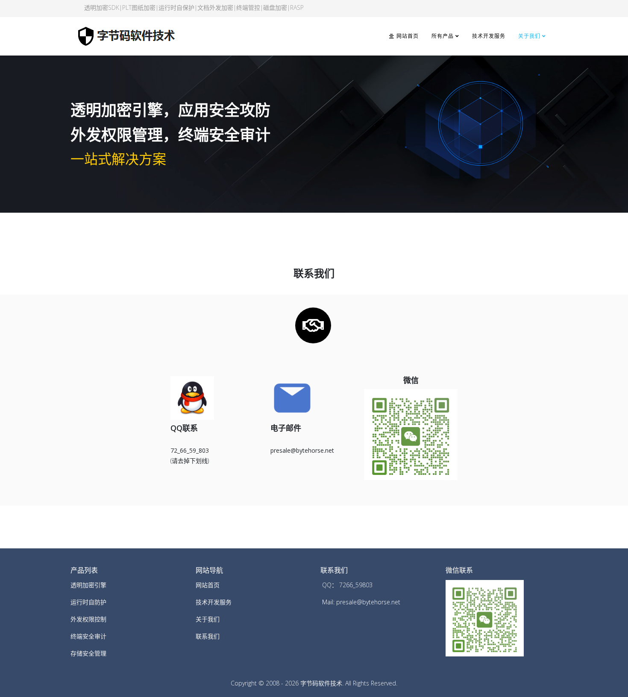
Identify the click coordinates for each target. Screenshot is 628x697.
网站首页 (406, 36)
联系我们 (208, 636)
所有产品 (442, 36)
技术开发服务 (488, 36)
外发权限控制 (88, 619)
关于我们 (529, 36)
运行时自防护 (88, 602)
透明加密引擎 (88, 585)
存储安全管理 (88, 653)
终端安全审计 (88, 636)
